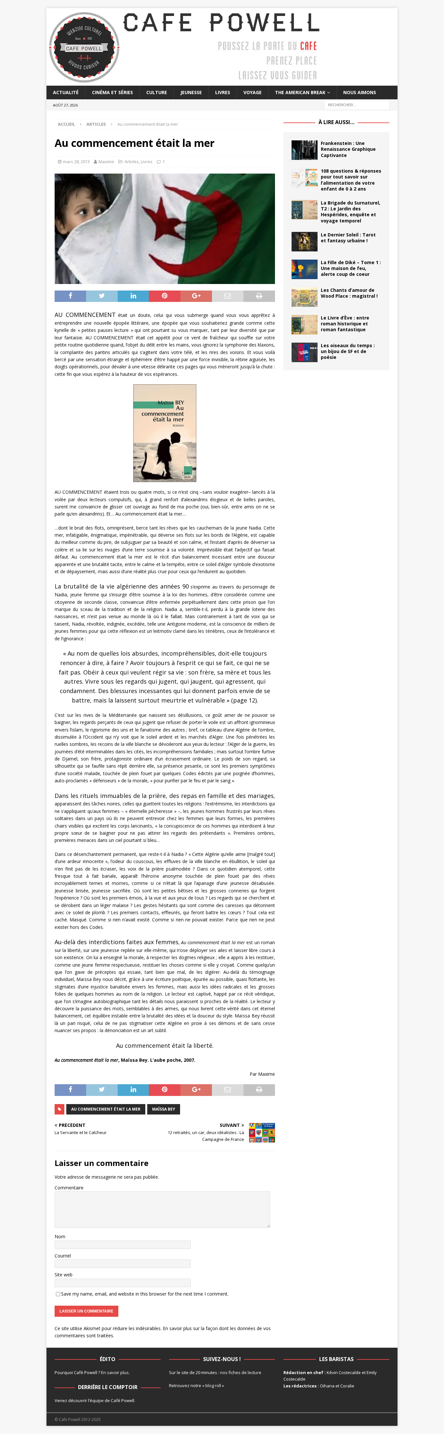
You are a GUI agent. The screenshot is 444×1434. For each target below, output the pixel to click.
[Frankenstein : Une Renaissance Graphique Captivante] (305, 150)
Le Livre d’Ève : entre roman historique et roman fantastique (345, 324)
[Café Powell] (184, 82)
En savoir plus (115, 1372)
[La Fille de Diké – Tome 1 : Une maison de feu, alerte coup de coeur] (305, 269)
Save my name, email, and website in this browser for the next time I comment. (145, 1294)
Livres (222, 92)
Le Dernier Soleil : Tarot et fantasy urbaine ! (348, 238)
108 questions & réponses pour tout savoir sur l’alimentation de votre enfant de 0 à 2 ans (351, 180)
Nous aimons (359, 92)
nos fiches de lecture (240, 1372)
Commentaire (69, 1188)
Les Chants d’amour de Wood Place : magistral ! (349, 293)
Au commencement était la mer (105, 1109)
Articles (131, 161)
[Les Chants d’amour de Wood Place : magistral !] (305, 297)
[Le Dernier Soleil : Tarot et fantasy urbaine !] (305, 241)
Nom (60, 1236)
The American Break (300, 92)
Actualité (66, 92)
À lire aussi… (336, 122)
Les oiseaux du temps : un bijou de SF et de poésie (348, 351)
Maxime (106, 161)
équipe (97, 1400)
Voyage (252, 92)
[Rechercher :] (356, 105)
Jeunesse (191, 92)
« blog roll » (213, 1385)
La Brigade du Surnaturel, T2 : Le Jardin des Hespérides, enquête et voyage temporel (350, 212)
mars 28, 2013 (76, 161)
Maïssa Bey (163, 1109)
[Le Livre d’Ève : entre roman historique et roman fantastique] (305, 324)
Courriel (63, 1256)
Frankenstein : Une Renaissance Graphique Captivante (348, 149)
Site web (63, 1274)
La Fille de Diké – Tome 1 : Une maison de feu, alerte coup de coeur (351, 268)
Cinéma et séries (112, 92)
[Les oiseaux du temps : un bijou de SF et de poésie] (305, 352)
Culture (156, 92)
